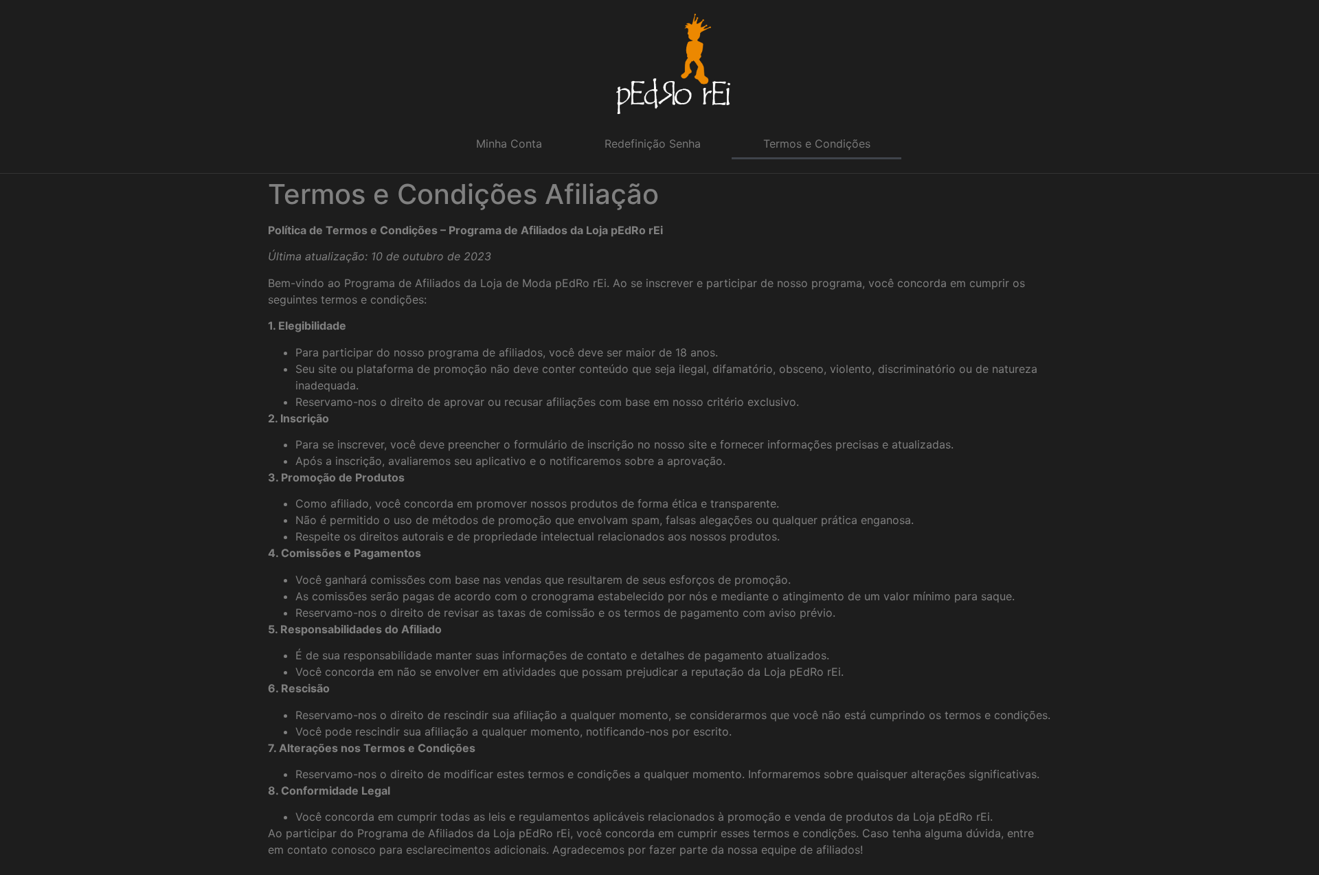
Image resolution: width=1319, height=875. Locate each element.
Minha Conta (509, 143)
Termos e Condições (816, 143)
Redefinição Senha (653, 143)
